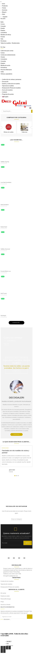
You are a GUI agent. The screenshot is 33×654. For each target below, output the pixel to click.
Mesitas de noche (5, 65)
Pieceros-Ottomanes (6, 69)
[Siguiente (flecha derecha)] (4, 651)
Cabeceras (24, 132)
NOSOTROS (16, 434)
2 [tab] (16, 475)
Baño (2, 22)
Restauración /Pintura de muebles (11, 88)
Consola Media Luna (6, 271)
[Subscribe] (29, 616)
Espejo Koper (4, 226)
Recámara (3, 41)
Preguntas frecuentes (8, 94)
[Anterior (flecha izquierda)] (2, 651)
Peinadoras (4, 67)
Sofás (2, 71)
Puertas (3, 36)
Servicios (4, 10)
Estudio (3, 28)
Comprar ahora (16, 371)
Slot (7, 643)
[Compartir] (4, 647)
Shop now (6, 343)
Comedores (4, 59)
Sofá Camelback (5, 204)
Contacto (4, 92)
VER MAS (16, 496)
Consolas (3, 61)
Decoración (5, 81)
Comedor (3, 26)
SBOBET (9, 641)
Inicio (3, 3)
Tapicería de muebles (8, 85)
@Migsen (12, 469)
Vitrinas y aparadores (6, 74)
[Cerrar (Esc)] (2, 647)
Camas (3, 52)
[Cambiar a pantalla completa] (7, 647)
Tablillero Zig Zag (5, 161)
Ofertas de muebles (9, 132)
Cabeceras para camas (7, 50)
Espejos (3, 30)
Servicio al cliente (5, 604)
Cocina (3, 24)
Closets (3, 57)
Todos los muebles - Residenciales (10, 43)
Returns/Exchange (6, 599)
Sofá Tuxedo (4, 293)
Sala (2, 39)
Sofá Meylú (3, 315)
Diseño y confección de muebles (11, 83)
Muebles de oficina (6, 34)
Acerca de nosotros (7, 90)
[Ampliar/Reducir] (9, 647)
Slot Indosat (9, 645)
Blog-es (4, 12)
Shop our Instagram (16, 519)
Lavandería (4, 32)
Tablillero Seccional (5, 249)
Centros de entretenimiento (8, 55)
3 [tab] (18, 475)
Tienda (4, 8)
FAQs (2, 601)
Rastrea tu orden (5, 596)
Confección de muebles (7, 581)
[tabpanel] (16, 460)
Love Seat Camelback (6, 182)
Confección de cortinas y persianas (11, 79)
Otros (3, 14)
